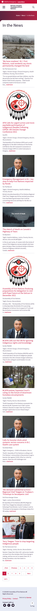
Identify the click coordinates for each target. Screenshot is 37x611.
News (23, 15)
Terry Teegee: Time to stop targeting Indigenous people (18, 542)
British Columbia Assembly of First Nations (16, 7)
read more (9, 85)
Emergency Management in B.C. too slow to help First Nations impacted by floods (18, 181)
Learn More (21, 2)
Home (18, 15)
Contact (15, 599)
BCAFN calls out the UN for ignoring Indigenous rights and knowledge (18, 341)
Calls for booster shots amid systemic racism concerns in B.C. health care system (16, 442)
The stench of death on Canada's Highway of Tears (17, 230)
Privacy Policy (7, 599)
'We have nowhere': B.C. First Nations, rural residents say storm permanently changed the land (17, 63)
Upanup (28, 597)
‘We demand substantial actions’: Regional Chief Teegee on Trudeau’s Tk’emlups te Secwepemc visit (18, 492)
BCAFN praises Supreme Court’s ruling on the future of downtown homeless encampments (17, 392)
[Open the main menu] (4, 7)
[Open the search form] (33, 7)
